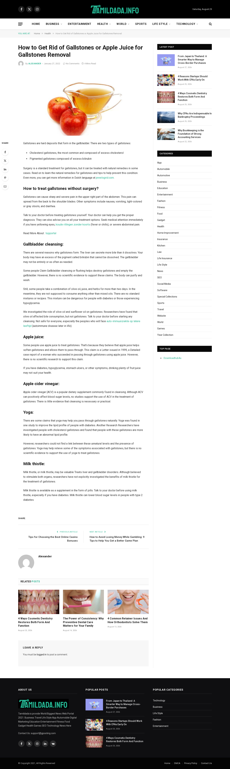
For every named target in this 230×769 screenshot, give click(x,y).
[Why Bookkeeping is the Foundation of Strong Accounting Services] (166, 134)
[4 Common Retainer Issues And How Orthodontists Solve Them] (128, 602)
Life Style (160, 24)
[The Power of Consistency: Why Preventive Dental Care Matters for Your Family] (83, 602)
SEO (159, 277)
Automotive (163, 175)
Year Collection (165, 335)
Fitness (161, 207)
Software (162, 290)
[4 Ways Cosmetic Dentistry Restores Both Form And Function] (38, 602)
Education (162, 188)
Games (161, 328)
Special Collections (167, 296)
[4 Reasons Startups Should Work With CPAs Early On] (166, 80)
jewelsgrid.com (105, 177)
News (160, 271)
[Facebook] (5, 152)
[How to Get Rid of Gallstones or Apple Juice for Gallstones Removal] (83, 103)
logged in (41, 654)
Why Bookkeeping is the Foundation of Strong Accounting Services (191, 133)
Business (52, 24)
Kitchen (161, 245)
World (121, 24)
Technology (185, 24)
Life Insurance (164, 258)
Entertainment (79, 24)
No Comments (72, 63)
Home (36, 24)
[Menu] (20, 24)
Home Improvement (168, 232)
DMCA (177, 763)
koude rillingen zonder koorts (73, 224)
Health (102, 24)
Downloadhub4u (172, 358)
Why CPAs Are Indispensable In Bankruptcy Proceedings (195, 115)
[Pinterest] (5, 177)
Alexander (34, 63)
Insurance (162, 239)
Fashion (161, 201)
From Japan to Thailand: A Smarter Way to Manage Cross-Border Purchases (192, 59)
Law (159, 252)
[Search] (210, 24)
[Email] (5, 186)
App (159, 162)
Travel (160, 309)
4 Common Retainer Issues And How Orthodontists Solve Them (128, 620)
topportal (51, 233)
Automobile (163, 169)
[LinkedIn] (5, 169)
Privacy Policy (190, 763)
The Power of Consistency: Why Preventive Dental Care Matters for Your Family (83, 622)
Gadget (161, 220)
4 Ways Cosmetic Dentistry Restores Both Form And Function (35, 622)
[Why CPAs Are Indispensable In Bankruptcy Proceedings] (166, 117)
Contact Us (206, 763)
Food (159, 213)
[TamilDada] (115, 9)
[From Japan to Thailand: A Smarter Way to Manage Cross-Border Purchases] (166, 60)
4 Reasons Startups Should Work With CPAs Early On (193, 78)
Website (161, 315)
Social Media (164, 284)
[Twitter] (5, 160)
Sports (141, 24)
